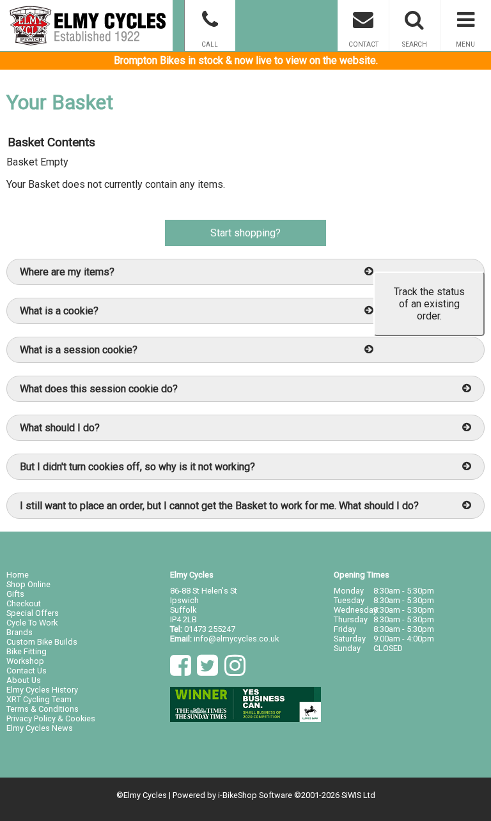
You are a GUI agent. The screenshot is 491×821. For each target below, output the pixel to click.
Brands (19, 632)
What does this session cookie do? (99, 389)
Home (17, 574)
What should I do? (60, 428)
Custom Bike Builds (41, 642)
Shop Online (28, 584)
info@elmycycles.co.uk (236, 638)
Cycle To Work (32, 622)
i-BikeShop (237, 795)
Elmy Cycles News (39, 728)
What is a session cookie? (78, 350)
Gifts (15, 594)
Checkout (23, 603)
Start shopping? (245, 233)
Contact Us (26, 670)
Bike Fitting (26, 651)
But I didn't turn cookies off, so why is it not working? (137, 467)
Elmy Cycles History (42, 689)
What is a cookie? (59, 311)
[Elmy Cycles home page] (86, 25)
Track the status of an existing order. (429, 304)
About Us (23, 680)
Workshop (25, 661)
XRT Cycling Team (39, 699)
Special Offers (32, 613)
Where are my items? (67, 272)
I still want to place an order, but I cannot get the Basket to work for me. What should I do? (219, 506)
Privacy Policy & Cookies (50, 718)
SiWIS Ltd (358, 795)
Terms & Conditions (42, 709)
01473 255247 (209, 629)
